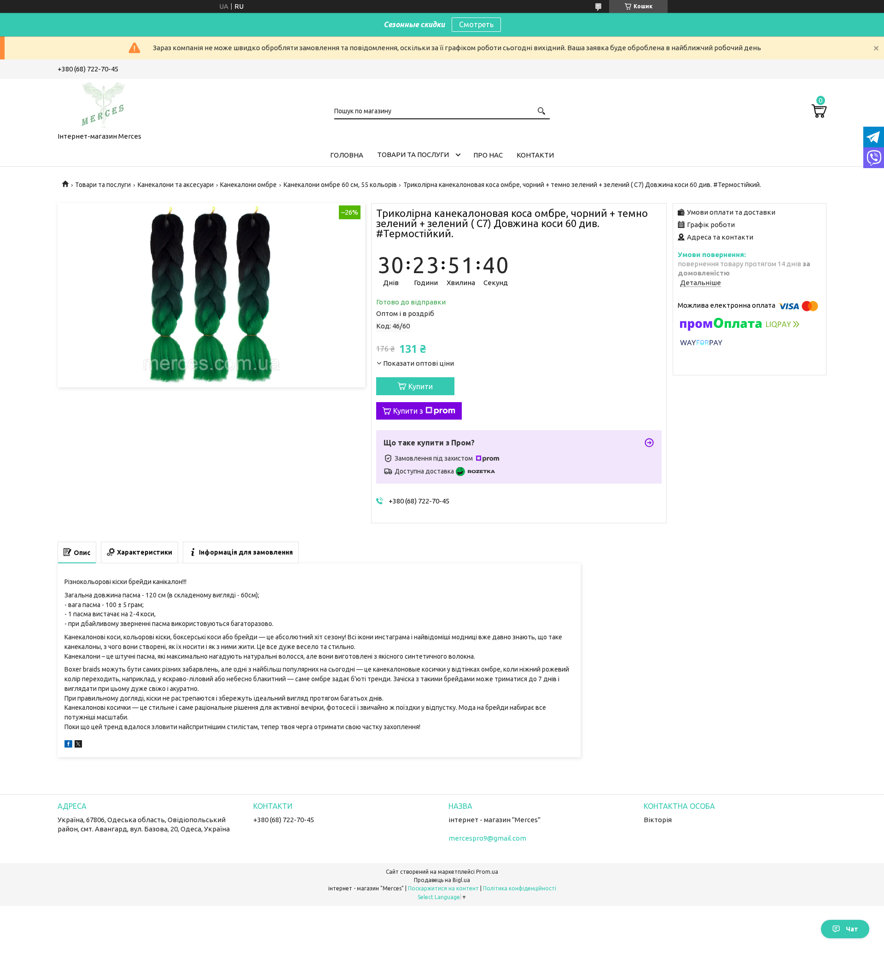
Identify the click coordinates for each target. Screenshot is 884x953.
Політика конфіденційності (519, 888)
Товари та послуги (413, 154)
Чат (852, 929)
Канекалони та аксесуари (176, 184)
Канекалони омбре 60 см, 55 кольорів (340, 184)
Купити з (408, 411)
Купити (420, 386)
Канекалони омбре (248, 184)
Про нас (488, 155)
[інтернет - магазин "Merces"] (104, 104)
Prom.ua (487, 872)
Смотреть (476, 24)
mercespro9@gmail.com (487, 838)
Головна (346, 155)
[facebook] (68, 745)
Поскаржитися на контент (443, 888)
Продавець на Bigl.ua (442, 880)
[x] (78, 745)
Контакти (535, 155)
